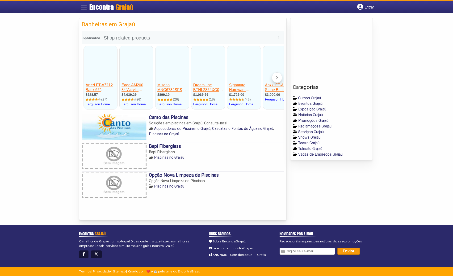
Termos (85, 271)
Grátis (261, 255)
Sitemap (119, 271)
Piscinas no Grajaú (164, 134)
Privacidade (102, 271)
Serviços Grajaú (311, 132)
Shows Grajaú (309, 137)
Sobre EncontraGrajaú (229, 241)
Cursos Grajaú (309, 98)
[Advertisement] (328, 52)
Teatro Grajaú (308, 143)
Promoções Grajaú (313, 120)
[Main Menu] (83, 7)
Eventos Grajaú (310, 103)
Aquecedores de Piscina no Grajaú (182, 128)
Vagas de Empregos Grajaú (320, 154)
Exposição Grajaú (312, 109)
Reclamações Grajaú (314, 126)
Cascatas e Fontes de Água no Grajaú (242, 128)
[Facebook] (83, 254)
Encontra (111, 7)
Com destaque (241, 255)
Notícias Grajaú (310, 115)
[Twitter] (96, 254)
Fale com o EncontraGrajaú (233, 248)
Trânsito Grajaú (310, 148)
